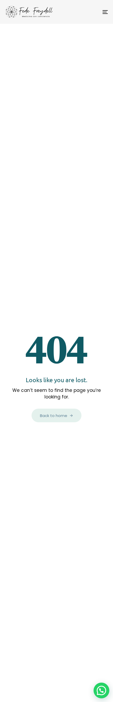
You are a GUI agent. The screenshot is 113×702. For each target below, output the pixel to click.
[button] (101, 690)
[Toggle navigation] (91, 12)
